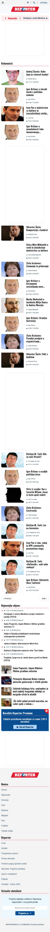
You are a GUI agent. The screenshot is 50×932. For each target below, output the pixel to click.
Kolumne (4, 810)
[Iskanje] (34, 3)
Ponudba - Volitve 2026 (10, 884)
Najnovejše (5, 795)
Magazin (20, 620)
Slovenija (20, 610)
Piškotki (4, 879)
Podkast (4, 826)
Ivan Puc (30, 118)
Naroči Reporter (26, 727)
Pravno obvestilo (8, 858)
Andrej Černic (32, 79)
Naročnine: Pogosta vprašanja (13, 869)
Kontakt (4, 848)
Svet (19, 630)
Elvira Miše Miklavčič (34, 255)
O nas (3, 843)
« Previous (7, 599)
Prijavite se (23, 913)
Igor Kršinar (31, 99)
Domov (4, 790)
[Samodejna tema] (27, 2)
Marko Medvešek (33, 309)
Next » (44, 599)
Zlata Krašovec (32, 270)
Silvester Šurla (32, 234)
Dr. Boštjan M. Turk (33, 461)
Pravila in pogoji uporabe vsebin (14, 863)
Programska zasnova (9, 853)
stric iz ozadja (32, 499)
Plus (3, 820)
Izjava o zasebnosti (9, 874)
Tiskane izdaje (7, 831)
